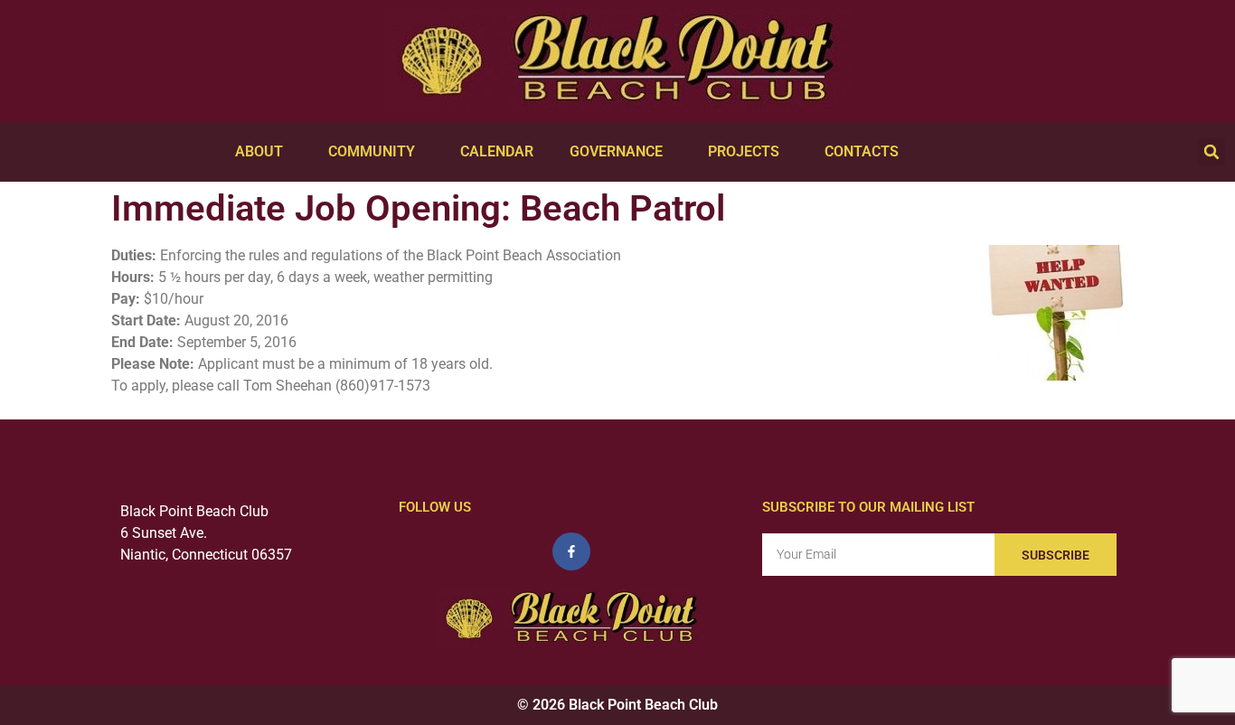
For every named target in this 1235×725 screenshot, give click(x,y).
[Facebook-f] (571, 551)
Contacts (862, 151)
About (259, 151)
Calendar (496, 151)
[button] (1211, 151)
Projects (743, 151)
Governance (616, 151)
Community (371, 151)
